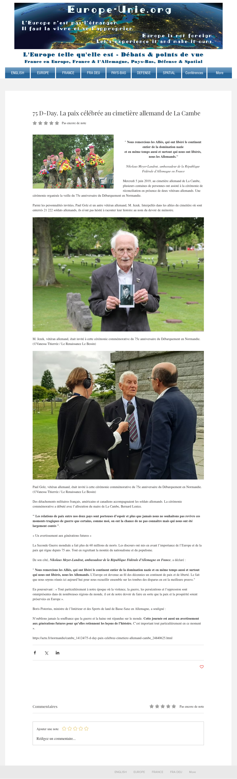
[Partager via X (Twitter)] (46, 652)
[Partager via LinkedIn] (57, 652)
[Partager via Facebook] (35, 652)
